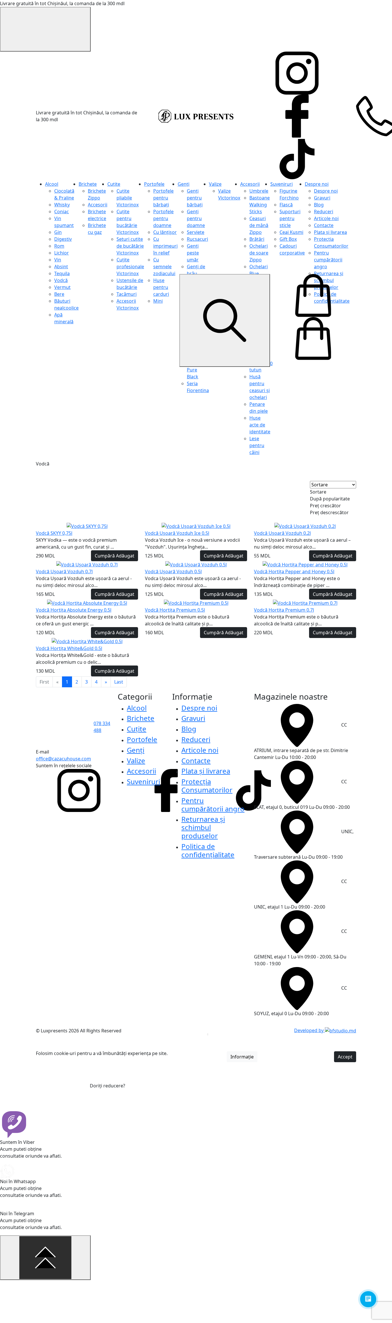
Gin (58, 232)
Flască (286, 204)
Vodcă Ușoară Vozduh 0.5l (173, 571)
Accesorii (97, 204)
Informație (242, 1057)
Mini (158, 301)
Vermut (62, 287)
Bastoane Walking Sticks (259, 205)
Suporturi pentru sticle (290, 218)
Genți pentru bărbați (195, 198)
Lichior (61, 253)
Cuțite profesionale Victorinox (130, 267)
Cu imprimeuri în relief (165, 246)
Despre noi (317, 184)
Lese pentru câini (256, 445)
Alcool (51, 184)
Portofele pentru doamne (163, 218)
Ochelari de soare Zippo (258, 253)
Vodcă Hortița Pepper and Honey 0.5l (294, 571)
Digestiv (63, 239)
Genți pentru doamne (196, 218)
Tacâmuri (127, 294)
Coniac (61, 211)
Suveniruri (281, 184)
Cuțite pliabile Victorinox (128, 198)
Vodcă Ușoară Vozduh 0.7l (64, 571)
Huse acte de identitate (259, 425)
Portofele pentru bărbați (163, 198)
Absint (61, 266)
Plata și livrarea (330, 232)
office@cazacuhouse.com (63, 759)
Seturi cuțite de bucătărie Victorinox (130, 246)
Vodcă (61, 280)
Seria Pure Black (192, 370)
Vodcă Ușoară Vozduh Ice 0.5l (177, 533)
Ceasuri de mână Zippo (258, 225)
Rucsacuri (197, 239)
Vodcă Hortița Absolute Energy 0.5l (73, 610)
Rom (59, 246)
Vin (57, 260)
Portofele (154, 184)
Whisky (62, 204)
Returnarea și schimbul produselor (203, 827)
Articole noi (326, 218)
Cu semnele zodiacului (164, 267)
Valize (215, 184)
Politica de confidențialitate (207, 850)
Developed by (309, 1030)
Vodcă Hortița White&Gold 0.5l (69, 648)
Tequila (62, 273)
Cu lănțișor (165, 232)
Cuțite (113, 184)
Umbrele (258, 191)
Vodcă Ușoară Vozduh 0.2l (282, 533)
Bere (59, 294)
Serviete (195, 232)
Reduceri (323, 211)
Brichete (88, 184)
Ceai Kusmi (291, 232)
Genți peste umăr (193, 253)
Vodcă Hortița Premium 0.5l (175, 610)
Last (118, 682)
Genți (183, 184)
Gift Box (288, 239)
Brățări (256, 239)
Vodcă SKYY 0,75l (54, 533)
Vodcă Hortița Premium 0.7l (284, 610)
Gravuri (322, 198)
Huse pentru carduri (161, 287)
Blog (319, 204)
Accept (345, 1057)
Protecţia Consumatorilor (206, 785)
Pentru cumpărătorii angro (328, 260)
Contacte (323, 225)
